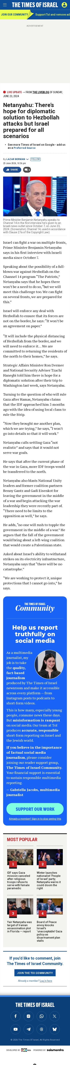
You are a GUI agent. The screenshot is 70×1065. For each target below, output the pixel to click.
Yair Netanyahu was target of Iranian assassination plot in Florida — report (19, 927)
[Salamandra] (55, 1050)
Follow (35, 159)
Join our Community (14, 14)
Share (14, 169)
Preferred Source (25, 147)
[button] (64, 5)
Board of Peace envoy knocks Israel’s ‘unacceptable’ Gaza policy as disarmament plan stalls (49, 931)
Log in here (46, 980)
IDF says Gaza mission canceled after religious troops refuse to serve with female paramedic (18, 880)
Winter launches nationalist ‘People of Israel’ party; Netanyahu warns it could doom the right (49, 880)
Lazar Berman (15, 159)
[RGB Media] (26, 1050)
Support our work (35, 809)
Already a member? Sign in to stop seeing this (35, 818)
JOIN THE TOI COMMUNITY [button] (35, 973)
